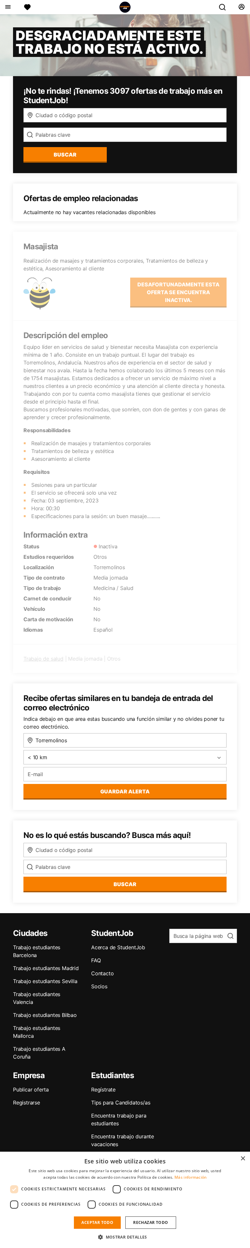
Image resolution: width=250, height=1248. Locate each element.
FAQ (96, 960)
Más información (190, 1177)
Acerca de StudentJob (118, 947)
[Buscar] (225, 7)
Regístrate (103, 1089)
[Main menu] (7, 7)
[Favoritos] (27, 7)
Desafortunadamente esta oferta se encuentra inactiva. (178, 292)
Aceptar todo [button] (97, 1222)
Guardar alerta (125, 791)
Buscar (65, 154)
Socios (99, 986)
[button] (125, 1237)
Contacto (102, 973)
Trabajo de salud (43, 658)
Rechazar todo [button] (150, 1222)
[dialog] (125, 1200)
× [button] (242, 1158)
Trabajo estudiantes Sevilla (45, 981)
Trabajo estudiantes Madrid (46, 968)
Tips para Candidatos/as (120, 1102)
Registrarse (26, 1102)
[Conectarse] (241, 7)
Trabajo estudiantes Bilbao (45, 1015)
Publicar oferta (31, 1089)
